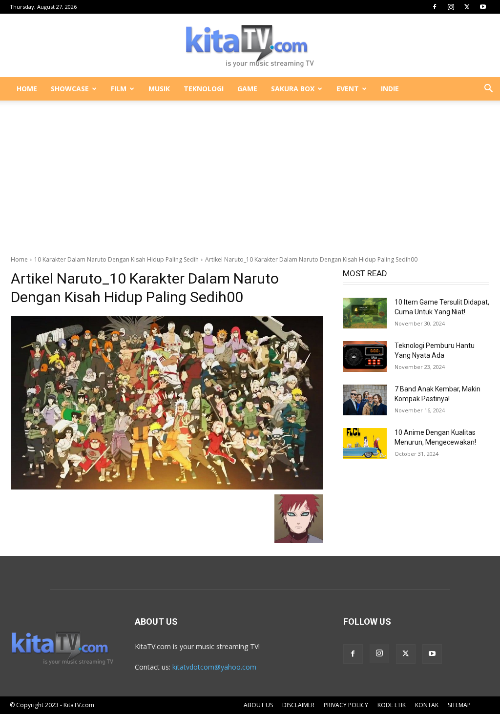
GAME (247, 88)
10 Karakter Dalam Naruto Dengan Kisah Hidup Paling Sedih (116, 259)
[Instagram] (450, 7)
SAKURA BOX (292, 88)
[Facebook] (434, 7)
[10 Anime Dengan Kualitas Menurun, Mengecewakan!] (365, 443)
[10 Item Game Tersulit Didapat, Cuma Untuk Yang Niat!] (365, 313)
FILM (118, 88)
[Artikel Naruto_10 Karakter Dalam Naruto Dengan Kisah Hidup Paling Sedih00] (167, 403)
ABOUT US (258, 705)
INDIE (390, 88)
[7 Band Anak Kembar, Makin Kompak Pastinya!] (365, 400)
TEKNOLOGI (204, 88)
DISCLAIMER (298, 705)
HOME (27, 88)
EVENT (347, 88)
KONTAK (426, 705)
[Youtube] (483, 7)
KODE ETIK (391, 705)
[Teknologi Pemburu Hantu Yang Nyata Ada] (365, 356)
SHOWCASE (70, 88)
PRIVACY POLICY (346, 705)
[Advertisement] (250, 172)
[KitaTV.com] (250, 46)
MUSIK (159, 88)
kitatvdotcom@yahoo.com (214, 667)
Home (19, 259)
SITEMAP (459, 705)
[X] (466, 7)
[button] (488, 89)
